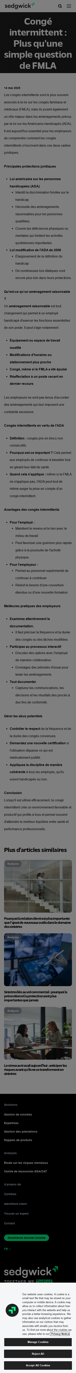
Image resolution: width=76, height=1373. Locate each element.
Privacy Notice (59, 1333)
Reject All (38, 1353)
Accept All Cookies (38, 1365)
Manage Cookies (38, 1342)
